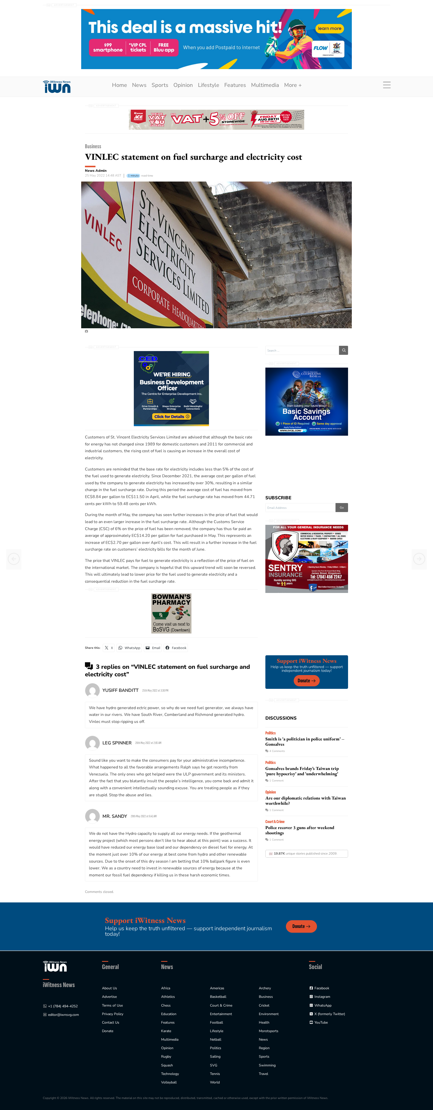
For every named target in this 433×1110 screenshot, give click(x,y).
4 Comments (277, 751)
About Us (109, 988)
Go (342, 508)
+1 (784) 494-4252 (63, 1006)
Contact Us (110, 1022)
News (139, 85)
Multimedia (265, 85)
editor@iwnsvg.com (63, 1014)
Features (235, 85)
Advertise (109, 996)
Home (119, 85)
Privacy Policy (112, 1014)
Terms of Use (112, 1005)
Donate (304, 680)
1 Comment (276, 780)
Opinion (183, 85)
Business (93, 146)
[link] (56, 87)
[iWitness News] (55, 966)
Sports (160, 85)
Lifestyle (208, 85)
